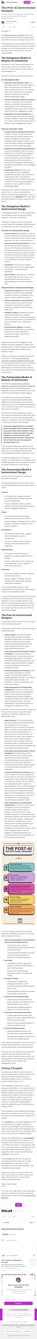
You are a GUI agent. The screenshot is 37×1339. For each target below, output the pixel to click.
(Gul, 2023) (27, 146)
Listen (33, 22)
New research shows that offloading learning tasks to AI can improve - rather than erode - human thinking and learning (13, 1265)
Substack (10, 1335)
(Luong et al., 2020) (11, 186)
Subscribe (27, 2)
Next (31, 1222)
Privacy (22, 1325)
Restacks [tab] (12, 1234)
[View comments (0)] (10, 27)
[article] (18, 1265)
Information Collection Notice (21, 1315)
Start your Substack (14, 1331)
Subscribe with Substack (20, 1310)
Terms (26, 1325)
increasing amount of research (14, 35)
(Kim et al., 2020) (18, 96)
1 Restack (21, 1211)
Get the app (26, 1331)
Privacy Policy (18, 1317)
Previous (6, 1222)
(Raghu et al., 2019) (26, 111)
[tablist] (8, 1234)
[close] (32, 1277)
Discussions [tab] (14, 1255)
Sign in (33, 2)
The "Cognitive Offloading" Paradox (11, 1261)
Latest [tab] (8, 1255)
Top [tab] (3, 1255)
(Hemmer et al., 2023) (24, 123)
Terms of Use (26, 1313)
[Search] (34, 1255)
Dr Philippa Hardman (11, 21)
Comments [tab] (5, 1234)
